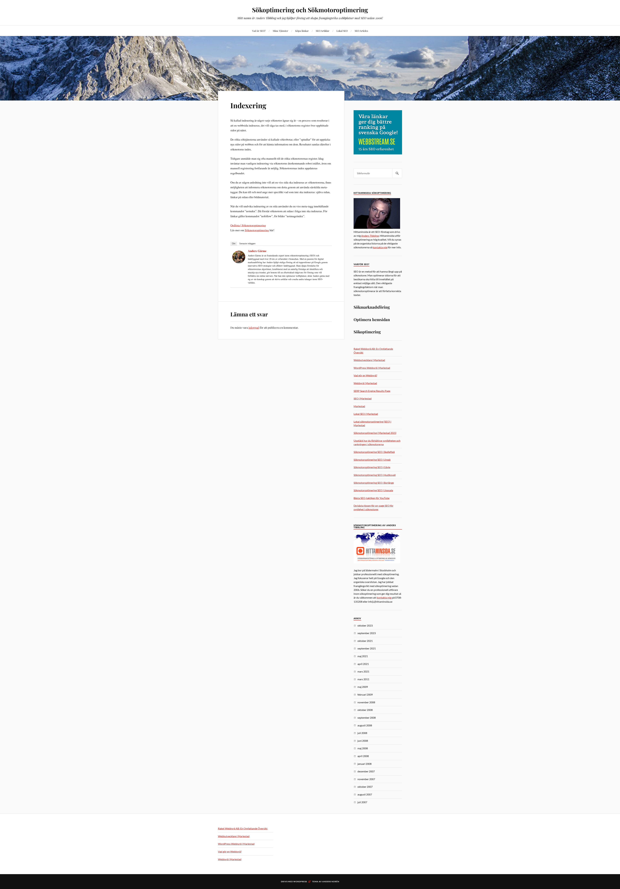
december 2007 (366, 771)
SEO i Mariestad (363, 398)
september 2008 (366, 717)
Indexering (248, 105)
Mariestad (359, 406)
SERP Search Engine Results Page (372, 390)
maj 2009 (362, 686)
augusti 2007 (364, 794)
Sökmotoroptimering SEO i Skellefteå (374, 451)
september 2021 (366, 648)
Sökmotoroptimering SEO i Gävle (372, 467)
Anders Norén (330, 881)
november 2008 (366, 702)
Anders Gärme (257, 251)
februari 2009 (365, 694)
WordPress (300, 881)
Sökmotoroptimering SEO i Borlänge (374, 482)
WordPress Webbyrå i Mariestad (372, 367)
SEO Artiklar (322, 30)
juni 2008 (362, 740)
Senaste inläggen (247, 243)
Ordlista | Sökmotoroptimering (248, 225)
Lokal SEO (342, 30)
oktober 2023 (365, 625)
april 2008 (363, 756)
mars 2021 (363, 671)
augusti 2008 (364, 725)
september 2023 (366, 633)
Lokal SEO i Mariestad (366, 413)
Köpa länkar (302, 30)
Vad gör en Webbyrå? (365, 375)
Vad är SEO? (259, 30)
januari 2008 (364, 763)
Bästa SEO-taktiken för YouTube (371, 498)
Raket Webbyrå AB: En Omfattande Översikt (243, 828)
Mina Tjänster (280, 30)
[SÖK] (397, 173)
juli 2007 (362, 802)
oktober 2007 (365, 786)
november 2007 (366, 779)
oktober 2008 (365, 709)
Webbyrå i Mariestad (365, 383)
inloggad (253, 327)
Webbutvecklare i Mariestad (369, 360)
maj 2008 (362, 748)
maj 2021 (362, 656)
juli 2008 (362, 732)
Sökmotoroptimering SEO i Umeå (372, 459)
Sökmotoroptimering (257, 230)
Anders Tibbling (370, 235)
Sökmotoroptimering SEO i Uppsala (373, 490)
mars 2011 (363, 679)
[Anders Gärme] (238, 262)
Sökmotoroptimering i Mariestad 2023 (375, 432)
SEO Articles (361, 30)
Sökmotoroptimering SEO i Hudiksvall (375, 474)
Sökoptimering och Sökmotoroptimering (310, 10)
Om (233, 243)
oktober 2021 (365, 640)
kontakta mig (380, 247)
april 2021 (363, 663)
